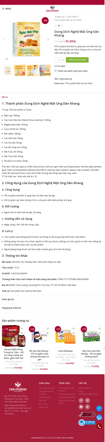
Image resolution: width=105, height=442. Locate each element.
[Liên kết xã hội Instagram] (87, 400)
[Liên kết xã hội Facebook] (81, 400)
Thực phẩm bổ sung (69, 358)
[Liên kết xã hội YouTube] (81, 406)
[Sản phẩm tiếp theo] (62, 25)
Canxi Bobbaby (65, 351)
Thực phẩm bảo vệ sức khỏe (68, 20)
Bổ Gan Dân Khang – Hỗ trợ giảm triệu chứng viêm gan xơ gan (39, 355)
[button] (4, 39)
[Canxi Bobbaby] (65, 336)
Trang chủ (59, 16)
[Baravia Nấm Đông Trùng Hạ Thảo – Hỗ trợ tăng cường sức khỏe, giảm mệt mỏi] (13, 336)
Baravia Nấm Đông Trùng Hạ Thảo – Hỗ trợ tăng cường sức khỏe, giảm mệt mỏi (14, 353)
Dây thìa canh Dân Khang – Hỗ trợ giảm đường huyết (91, 354)
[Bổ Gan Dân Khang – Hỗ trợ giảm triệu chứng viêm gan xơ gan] (39, 336)
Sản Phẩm (72, 16)
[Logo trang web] (52, 8)
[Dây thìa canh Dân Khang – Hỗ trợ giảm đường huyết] (91, 336)
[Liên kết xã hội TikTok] (87, 406)
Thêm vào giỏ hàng (77, 60)
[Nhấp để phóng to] (7, 59)
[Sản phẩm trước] (55, 25)
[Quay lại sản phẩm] (59, 25)
